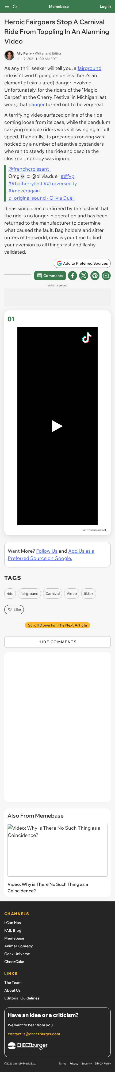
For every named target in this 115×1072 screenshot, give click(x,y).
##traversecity (60, 183)
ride (10, 593)
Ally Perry (24, 53)
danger (37, 104)
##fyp (67, 176)
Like (17, 609)
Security (86, 1063)
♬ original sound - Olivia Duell (41, 198)
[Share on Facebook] (72, 275)
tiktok (89, 593)
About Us (12, 990)
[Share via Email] (106, 275)
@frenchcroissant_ (29, 169)
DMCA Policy (103, 1063)
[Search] (15, 6)
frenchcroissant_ (97, 530)
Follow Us (46, 551)
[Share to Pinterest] (94, 275)
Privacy (74, 1063)
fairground (89, 68)
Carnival (52, 593)
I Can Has (12, 922)
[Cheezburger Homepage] (57, 1047)
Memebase (59, 6)
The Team (13, 982)
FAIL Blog (12, 930)
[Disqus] (57, 730)
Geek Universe (17, 953)
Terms (62, 1063)
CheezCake (14, 961)
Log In (105, 6)
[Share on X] (83, 275)
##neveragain (24, 191)
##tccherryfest (25, 183)
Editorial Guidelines (21, 998)
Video (72, 593)
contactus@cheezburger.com (34, 1033)
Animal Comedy (18, 946)
